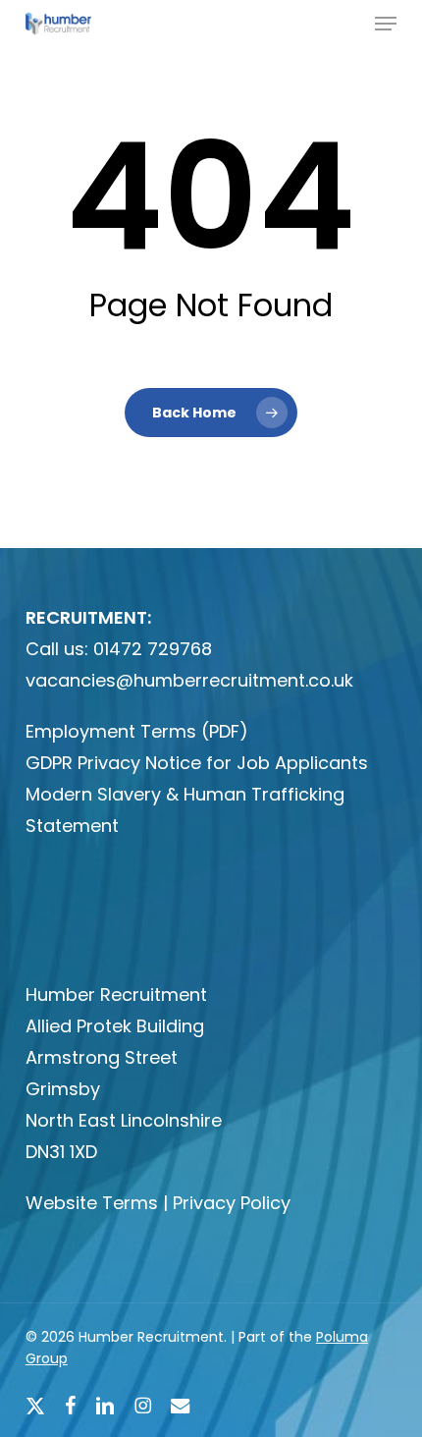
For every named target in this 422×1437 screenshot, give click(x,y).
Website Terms (92, 1202)
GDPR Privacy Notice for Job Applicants (197, 762)
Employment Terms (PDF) (137, 731)
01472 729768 (152, 648)
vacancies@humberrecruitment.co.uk (189, 680)
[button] (385, 23)
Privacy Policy (231, 1202)
